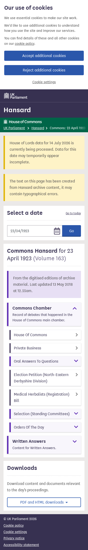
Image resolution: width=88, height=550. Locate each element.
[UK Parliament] (16, 96)
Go (71, 231)
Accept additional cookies (44, 56)
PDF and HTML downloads (42, 502)
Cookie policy (14, 526)
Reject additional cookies (44, 70)
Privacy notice (14, 538)
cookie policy (24, 44)
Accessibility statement (21, 545)
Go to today (73, 213)
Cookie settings (44, 82)
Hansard (17, 110)
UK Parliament (14, 128)
